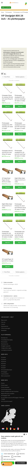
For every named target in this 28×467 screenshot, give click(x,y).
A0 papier (3, 367)
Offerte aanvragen (5, 328)
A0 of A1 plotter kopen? (6, 401)
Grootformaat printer (6, 389)
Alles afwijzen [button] (21, 463)
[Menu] (2, 2)
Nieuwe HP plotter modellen (7, 393)
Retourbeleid (4, 342)
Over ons (3, 322)
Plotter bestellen (5, 387)
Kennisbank (3, 330)
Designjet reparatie (5, 346)
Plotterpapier (9, 12)
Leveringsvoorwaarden (6, 350)
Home (2, 12)
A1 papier (3, 365)
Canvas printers (5, 374)
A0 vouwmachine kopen (6, 369)
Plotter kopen (4, 385)
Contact (3, 324)
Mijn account (4, 320)
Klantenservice (4, 326)
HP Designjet (4, 372)
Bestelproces (4, 337)
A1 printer (3, 357)
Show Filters (7, 77)
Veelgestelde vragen (6, 348)
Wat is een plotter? (5, 376)
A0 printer (3, 363)
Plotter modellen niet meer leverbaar (10, 391)
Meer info (7, 106)
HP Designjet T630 (5, 395)
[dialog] (14, 450)
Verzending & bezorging (6, 339)
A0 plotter (3, 361)
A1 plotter (3, 359)
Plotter (3, 383)
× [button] (26, 434)
